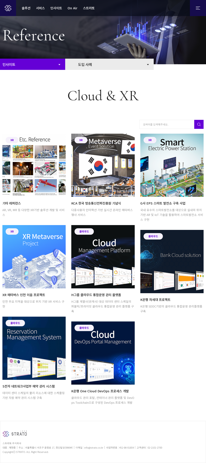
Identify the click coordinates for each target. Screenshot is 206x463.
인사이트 (56, 8)
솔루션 (26, 8)
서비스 (40, 8)
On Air (72, 8)
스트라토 (89, 8)
